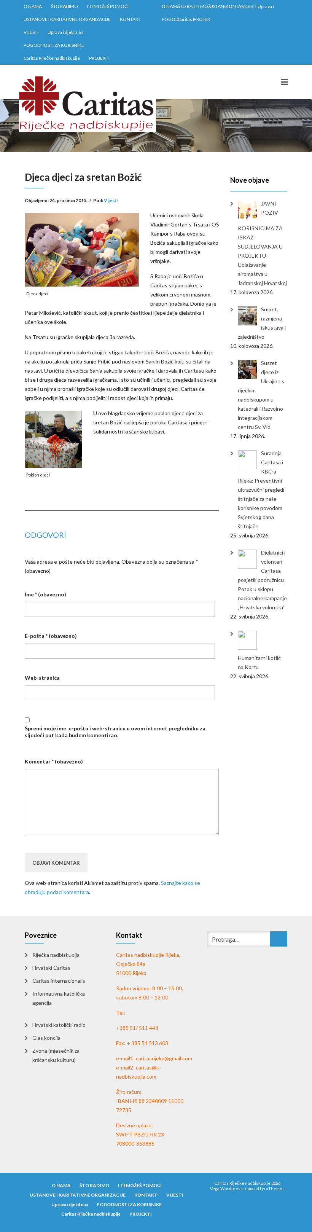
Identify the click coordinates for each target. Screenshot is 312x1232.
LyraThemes (272, 1188)
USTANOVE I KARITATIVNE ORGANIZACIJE (67, 19)
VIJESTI (31, 32)
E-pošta (51, 636)
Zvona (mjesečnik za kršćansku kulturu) (56, 1055)
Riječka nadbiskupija (56, 954)
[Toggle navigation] (284, 82)
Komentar (54, 761)
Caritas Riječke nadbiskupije (52, 58)
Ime (45, 594)
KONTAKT (130, 19)
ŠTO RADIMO (64, 6)
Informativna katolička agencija (58, 998)
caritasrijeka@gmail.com (164, 1058)
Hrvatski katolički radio (59, 1025)
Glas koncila (46, 1037)
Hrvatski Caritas (51, 967)
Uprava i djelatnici (65, 32)
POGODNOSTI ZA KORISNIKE (54, 45)
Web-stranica (42, 677)
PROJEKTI (99, 58)
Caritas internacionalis (58, 980)
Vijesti (111, 200)
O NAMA (33, 6)
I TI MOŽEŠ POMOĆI (108, 6)
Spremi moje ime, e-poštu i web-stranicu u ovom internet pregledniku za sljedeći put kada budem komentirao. (115, 731)
